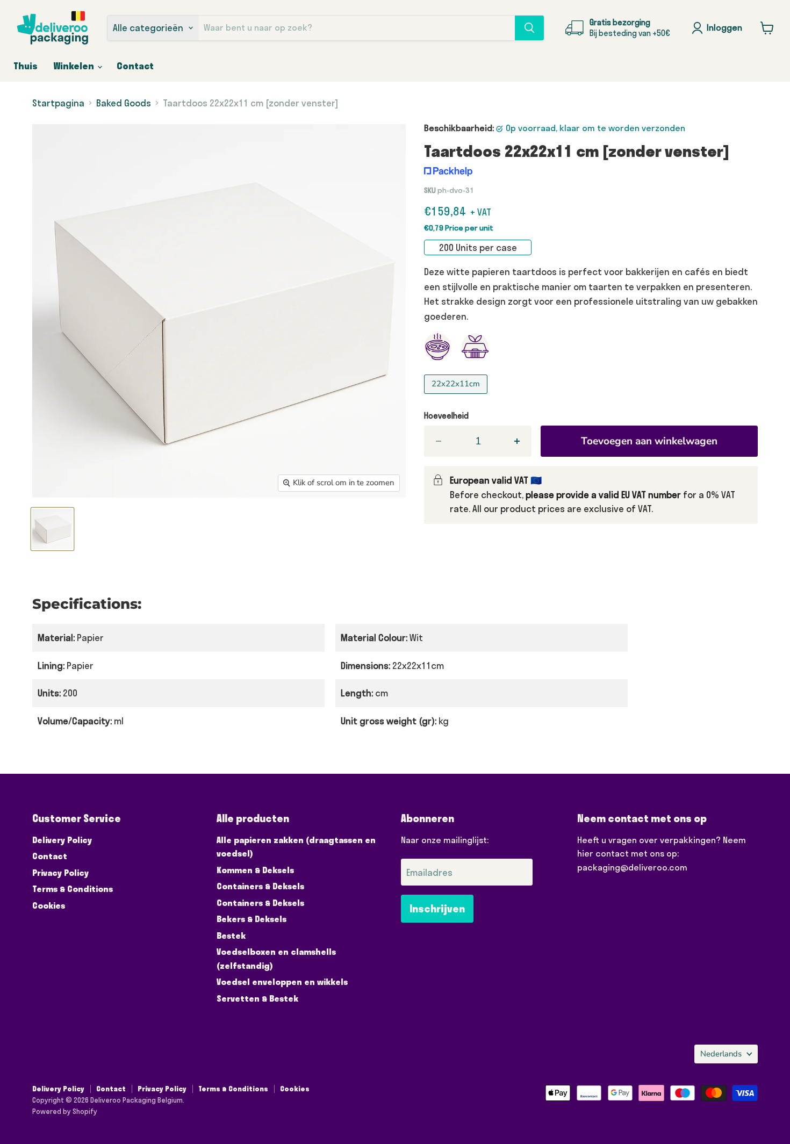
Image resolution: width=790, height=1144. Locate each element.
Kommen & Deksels (255, 870)
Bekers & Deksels (251, 918)
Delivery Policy (62, 839)
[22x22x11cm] (457, 395)
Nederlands (721, 1053)
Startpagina (58, 103)
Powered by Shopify (64, 1111)
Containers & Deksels (260, 886)
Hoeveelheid (446, 415)
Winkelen (75, 65)
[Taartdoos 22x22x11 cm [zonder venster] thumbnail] (52, 529)
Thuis (25, 65)
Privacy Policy (60, 872)
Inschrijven (437, 908)
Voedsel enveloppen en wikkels (282, 981)
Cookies (48, 905)
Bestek (231, 935)
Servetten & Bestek (257, 998)
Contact (135, 65)
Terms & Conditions (72, 888)
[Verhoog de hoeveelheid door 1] (517, 441)
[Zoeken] (529, 28)
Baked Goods (123, 103)
